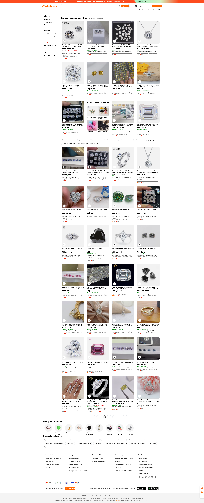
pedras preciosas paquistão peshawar (54, 443)
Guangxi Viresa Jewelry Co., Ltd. (69, 56)
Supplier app (96, 488)
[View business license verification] (116, 500)
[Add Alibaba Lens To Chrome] (70, 488)
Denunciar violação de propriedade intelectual (124, 471)
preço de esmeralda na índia (108, 440)
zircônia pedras (99, 443)
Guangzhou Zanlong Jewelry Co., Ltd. (96, 409)
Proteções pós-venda (74, 467)
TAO (114, 495)
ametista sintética (84, 140)
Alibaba (63, 15)
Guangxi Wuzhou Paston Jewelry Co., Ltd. (97, 53)
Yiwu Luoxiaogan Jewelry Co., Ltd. (120, 179)
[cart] (141, 6)
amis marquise (70, 443)
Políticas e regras (73, 474)
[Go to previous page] (94, 416)
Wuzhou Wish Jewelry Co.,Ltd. (69, 95)
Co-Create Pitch (49, 461)
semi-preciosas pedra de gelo (137, 440)
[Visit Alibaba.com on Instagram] (149, 477)
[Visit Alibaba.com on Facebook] (139, 477)
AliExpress (79, 495)
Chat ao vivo (118, 461)
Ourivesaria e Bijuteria (92, 15)
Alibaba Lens (54, 488)
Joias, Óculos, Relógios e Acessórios (76, 15)
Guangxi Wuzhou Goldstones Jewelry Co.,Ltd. (148, 295)
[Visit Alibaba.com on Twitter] (146, 477)
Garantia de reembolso (74, 461)
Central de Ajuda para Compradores (124, 458)
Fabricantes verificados (98, 458)
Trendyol (119, 495)
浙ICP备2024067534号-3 (142, 500)
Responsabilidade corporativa (52, 464)
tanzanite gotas (140, 140)
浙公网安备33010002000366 (128, 500)
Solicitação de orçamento (98, 461)
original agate (152, 140)
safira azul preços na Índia (69, 143)
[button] (119, 6)
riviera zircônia (152, 443)
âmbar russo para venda (98, 140)
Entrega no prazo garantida (75, 464)
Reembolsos (118, 467)
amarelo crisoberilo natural (85, 443)
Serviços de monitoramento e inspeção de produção (78, 471)
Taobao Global (108, 495)
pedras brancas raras (62, 440)
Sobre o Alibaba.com (50, 454)
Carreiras (47, 467)
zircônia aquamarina (113, 140)
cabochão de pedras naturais (138, 443)
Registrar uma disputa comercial (123, 464)
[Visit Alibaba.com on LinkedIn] (143, 477)
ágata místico (122, 440)
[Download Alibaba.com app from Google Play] (153, 488)
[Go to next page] (126, 416)
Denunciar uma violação (121, 474)
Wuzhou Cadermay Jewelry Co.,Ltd (95, 371)
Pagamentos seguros (74, 458)
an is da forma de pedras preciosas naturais (117, 443)
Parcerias (140, 470)
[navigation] (51, 216)
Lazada (102, 495)
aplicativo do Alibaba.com (128, 488)
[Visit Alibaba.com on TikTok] (155, 477)
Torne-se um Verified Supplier (145, 467)
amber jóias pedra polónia (69, 140)
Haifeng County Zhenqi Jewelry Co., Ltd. (147, 53)
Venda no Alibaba (142, 458)
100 (123, 416)
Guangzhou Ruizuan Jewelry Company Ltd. (147, 181)
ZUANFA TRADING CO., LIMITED (120, 294)
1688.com (85, 495)
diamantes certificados (127, 140)
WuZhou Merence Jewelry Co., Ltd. (70, 256)
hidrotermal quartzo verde (91, 440)
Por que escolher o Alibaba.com (53, 458)
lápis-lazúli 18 (96, 143)
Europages (125, 495)
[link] (202, 488)
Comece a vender (142, 461)
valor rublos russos (84, 143)
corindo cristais (49, 440)
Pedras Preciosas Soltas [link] (107, 15)
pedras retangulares (76, 440)
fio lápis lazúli (49, 447)
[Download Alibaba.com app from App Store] (141, 488)
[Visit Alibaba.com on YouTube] (152, 477)
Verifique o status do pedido (145, 464)
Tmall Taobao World (94, 495)
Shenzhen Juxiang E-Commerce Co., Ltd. (122, 256)
